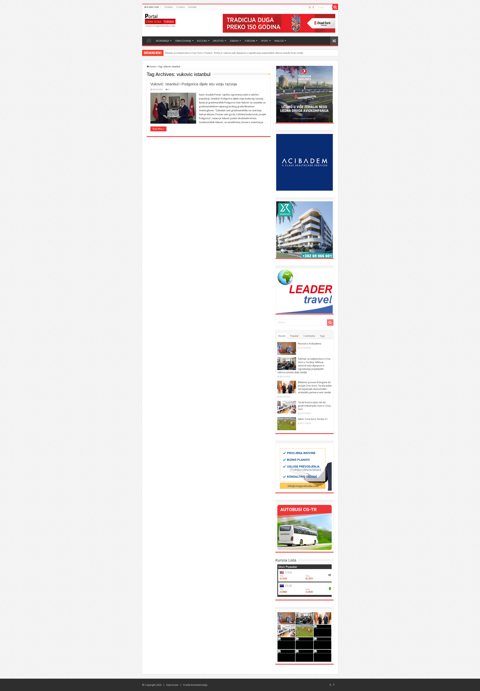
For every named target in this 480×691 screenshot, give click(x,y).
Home (149, 40)
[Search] (335, 7)
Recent (282, 336)
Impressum (172, 684)
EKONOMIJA (162, 40)
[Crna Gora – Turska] (160, 19)
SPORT (264, 40)
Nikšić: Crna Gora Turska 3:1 (313, 419)
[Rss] (309, 7)
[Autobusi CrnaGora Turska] (304, 527)
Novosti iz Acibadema (309, 343)
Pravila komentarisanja (195, 684)
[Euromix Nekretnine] (304, 229)
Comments (309, 336)
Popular (294, 336)
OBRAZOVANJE (183, 40)
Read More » (158, 129)
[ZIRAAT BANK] (279, 23)
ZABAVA (234, 40)
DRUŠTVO (218, 40)
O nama (180, 7)
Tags (322, 336)
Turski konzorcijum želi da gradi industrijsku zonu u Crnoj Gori (314, 406)
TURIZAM (249, 40)
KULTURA (202, 40)
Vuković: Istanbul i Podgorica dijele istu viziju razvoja (193, 84)
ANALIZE (279, 40)
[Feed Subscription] (269, 74)
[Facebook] (313, 7)
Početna (168, 7)
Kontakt (192, 7)
